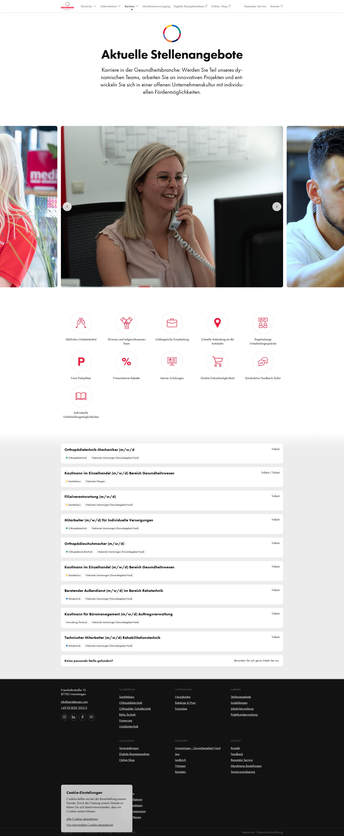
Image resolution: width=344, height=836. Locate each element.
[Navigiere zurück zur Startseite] (67, 6)
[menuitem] (89, 6)
